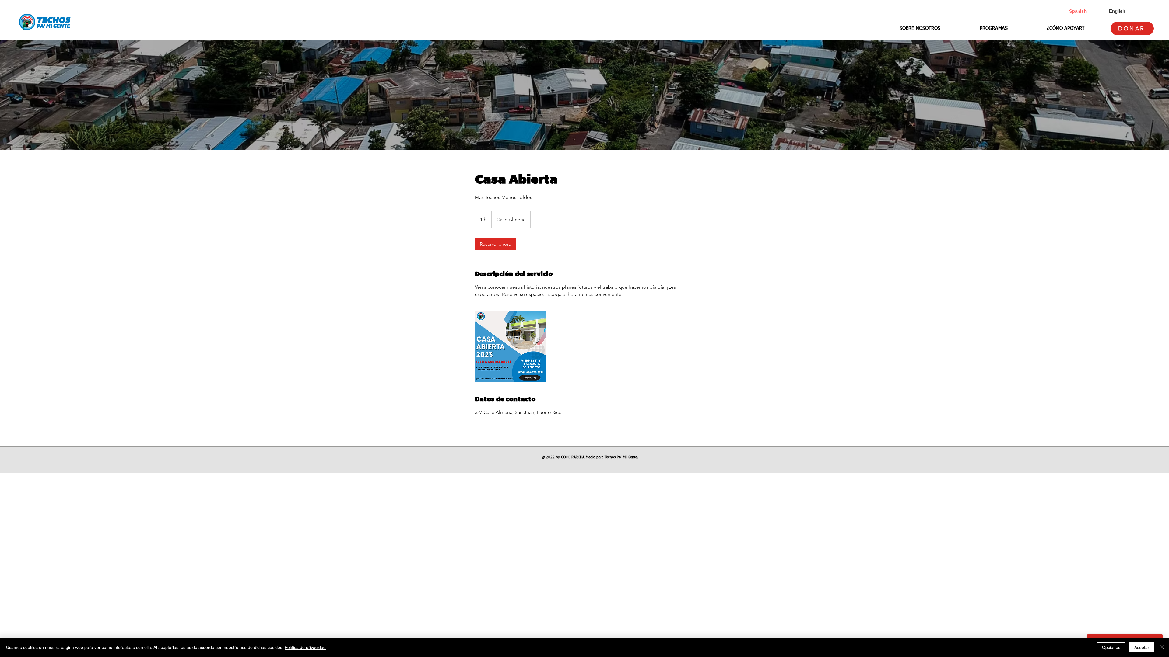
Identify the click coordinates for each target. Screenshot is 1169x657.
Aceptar (1141, 647)
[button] (920, 28)
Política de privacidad (305, 647)
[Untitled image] (510, 346)
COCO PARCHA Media (578, 457)
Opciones (1111, 647)
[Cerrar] (1161, 647)
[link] (495, 244)
